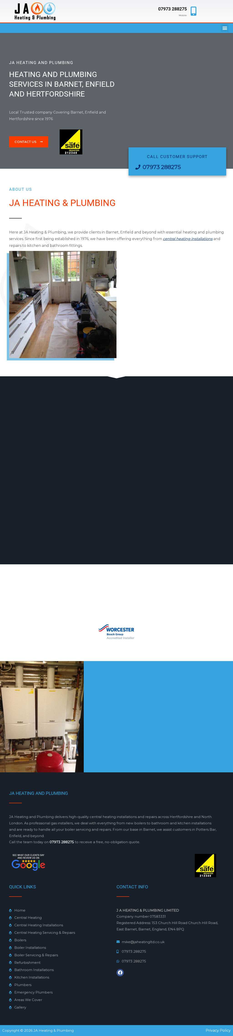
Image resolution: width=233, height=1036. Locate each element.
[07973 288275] (193, 11)
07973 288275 (172, 9)
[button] (224, 28)
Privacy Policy (218, 1030)
